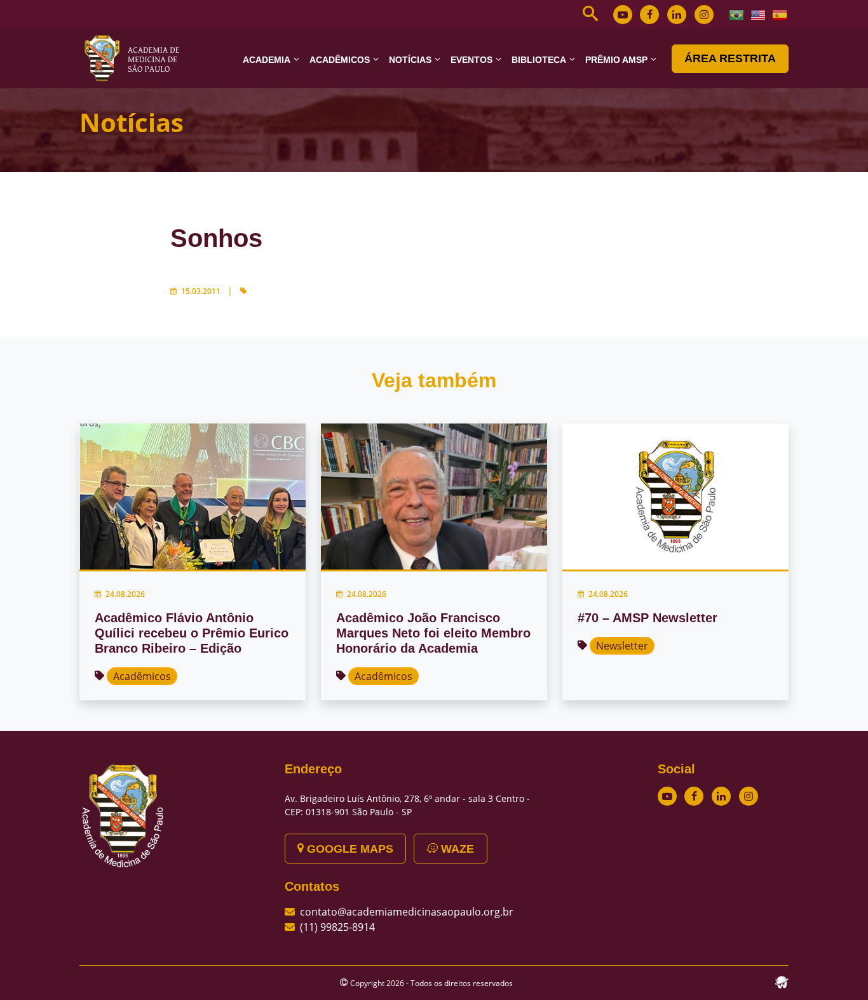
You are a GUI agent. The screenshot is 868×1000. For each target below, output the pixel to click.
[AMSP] (136, 58)
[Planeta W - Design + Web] (782, 981)
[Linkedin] (676, 14)
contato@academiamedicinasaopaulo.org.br (406, 912)
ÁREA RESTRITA (730, 58)
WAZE (456, 849)
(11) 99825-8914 (337, 927)
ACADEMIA (266, 60)
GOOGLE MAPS (348, 849)
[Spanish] (780, 14)
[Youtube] (622, 14)
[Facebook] (649, 14)
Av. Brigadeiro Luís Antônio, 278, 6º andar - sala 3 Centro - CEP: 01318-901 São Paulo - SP (407, 805)
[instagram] (704, 14)
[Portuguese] (737, 14)
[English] (758, 14)
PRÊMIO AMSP (616, 60)
